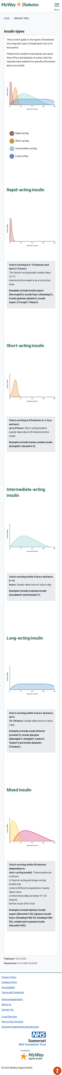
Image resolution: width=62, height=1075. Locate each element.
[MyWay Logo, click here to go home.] (20, 4)
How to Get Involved (12, 1021)
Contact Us (7, 1009)
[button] (56, 4)
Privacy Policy (9, 977)
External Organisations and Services (20, 1026)
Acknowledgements (12, 999)
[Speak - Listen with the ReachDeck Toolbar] (57, 1071)
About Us (6, 1004)
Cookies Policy (9, 982)
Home (7, 18)
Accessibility (8, 987)
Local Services (9, 1016)
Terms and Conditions (13, 992)
